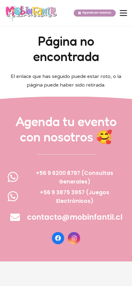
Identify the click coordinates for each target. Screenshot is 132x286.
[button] (123, 13)
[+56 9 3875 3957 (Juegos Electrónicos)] (16, 196)
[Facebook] (58, 238)
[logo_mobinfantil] (31, 13)
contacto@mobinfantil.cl (74, 217)
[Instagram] (74, 238)
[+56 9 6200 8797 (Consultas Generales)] (16, 177)
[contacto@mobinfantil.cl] (18, 217)
